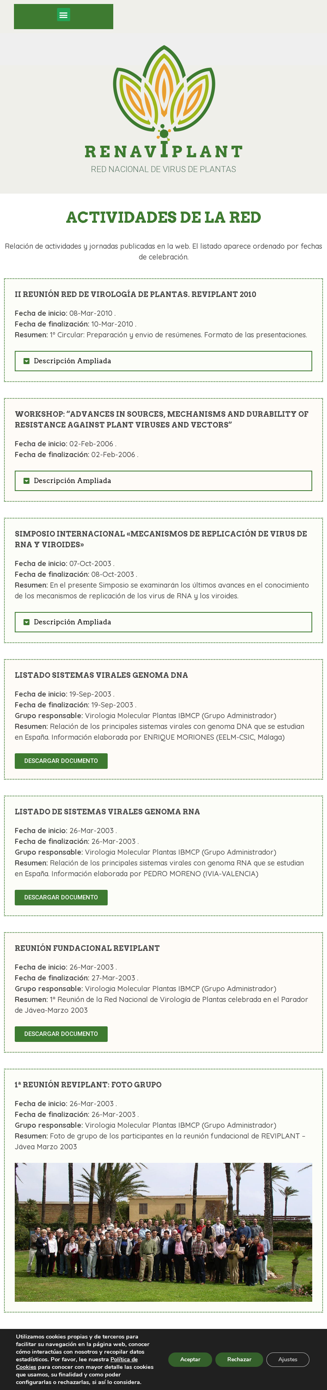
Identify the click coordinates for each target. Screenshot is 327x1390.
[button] (63, 14)
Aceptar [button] (190, 1359)
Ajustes (287, 1359)
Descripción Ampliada (72, 361)
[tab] (163, 361)
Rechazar (239, 1359)
